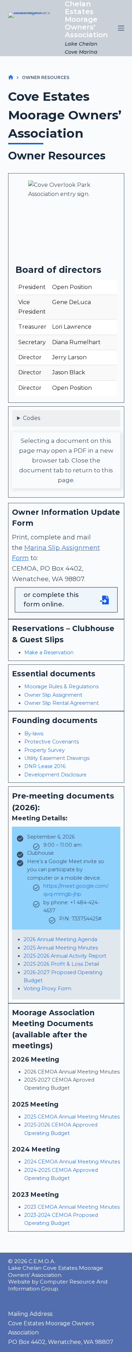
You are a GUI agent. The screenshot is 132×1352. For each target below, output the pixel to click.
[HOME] (10, 77)
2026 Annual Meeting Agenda (60, 939)
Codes (31, 418)
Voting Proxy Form (47, 988)
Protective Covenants (51, 742)
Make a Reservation (49, 652)
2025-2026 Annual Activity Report (65, 956)
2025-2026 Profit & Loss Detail (61, 964)
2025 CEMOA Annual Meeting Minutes (72, 1117)
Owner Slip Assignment (53, 695)
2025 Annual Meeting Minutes (61, 948)
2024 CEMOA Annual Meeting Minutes (72, 1162)
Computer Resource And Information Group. (57, 1285)
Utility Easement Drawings (56, 758)
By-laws (33, 733)
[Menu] (121, 28)
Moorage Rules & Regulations (61, 686)
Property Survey (44, 750)
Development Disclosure (55, 775)
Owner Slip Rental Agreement (61, 703)
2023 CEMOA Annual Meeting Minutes (72, 1207)
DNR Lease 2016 (44, 766)
